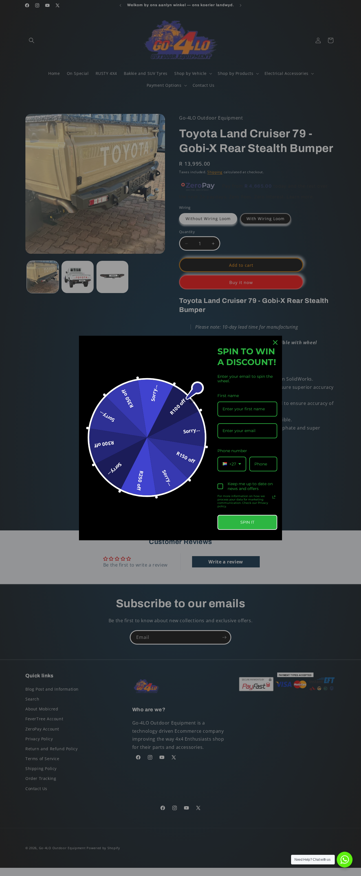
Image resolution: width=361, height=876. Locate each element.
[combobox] (231, 464)
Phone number (232, 450)
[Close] (275, 342)
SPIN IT (247, 522)
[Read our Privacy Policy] (273, 497)
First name (228, 395)
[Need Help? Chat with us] (345, 860)
